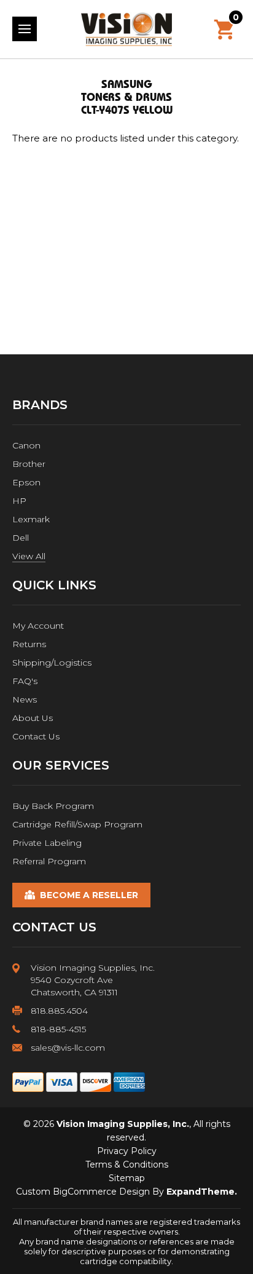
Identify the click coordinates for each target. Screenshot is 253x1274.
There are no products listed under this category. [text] (125, 138)
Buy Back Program (53, 805)
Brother (28, 463)
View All (28, 556)
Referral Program (49, 861)
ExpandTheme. (201, 1191)
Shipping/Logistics (51, 662)
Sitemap (127, 1178)
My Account (38, 625)
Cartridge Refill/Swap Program (77, 824)
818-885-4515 (58, 1029)
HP (19, 500)
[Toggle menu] (24, 29)
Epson (26, 482)
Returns (29, 644)
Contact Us (36, 736)
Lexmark (31, 519)
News (24, 699)
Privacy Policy (127, 1151)
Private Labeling (47, 842)
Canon (26, 445)
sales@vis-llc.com (68, 1047)
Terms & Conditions (126, 1164)
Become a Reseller (89, 895)
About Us (32, 717)
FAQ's (24, 681)
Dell (20, 537)
